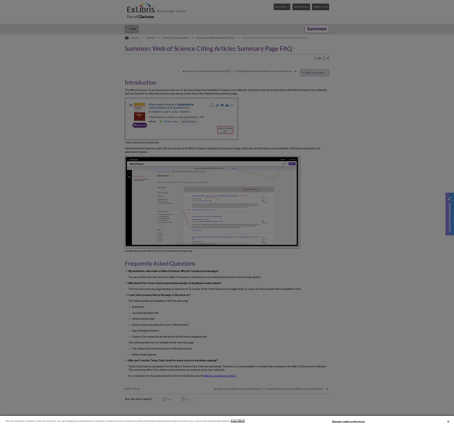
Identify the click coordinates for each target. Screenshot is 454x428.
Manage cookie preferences (348, 421)
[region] (227, 422)
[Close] (448, 422)
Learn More (237, 421)
